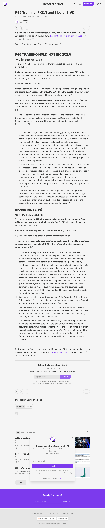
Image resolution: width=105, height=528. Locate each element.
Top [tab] (17, 432)
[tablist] (24, 406)
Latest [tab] (23, 432)
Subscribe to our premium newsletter (67, 36)
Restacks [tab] (29, 406)
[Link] (12, 54)
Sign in (98, 4)
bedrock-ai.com (59, 352)
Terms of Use (62, 471)
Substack (42, 524)
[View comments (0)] (22, 28)
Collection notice (67, 513)
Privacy (52, 513)
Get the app (62, 518)
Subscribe (88, 4)
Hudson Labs (24, 21)
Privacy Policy (68, 473)
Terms (58, 513)
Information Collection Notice (52, 473)
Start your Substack (47, 518)
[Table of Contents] (2, 264)
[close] (72, 437)
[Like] (17, 28)
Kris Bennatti (28, 445)
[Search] (75, 4)
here (45, 83)
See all (19, 482)
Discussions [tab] (31, 432)
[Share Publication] (80, 4)
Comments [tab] (20, 406)
